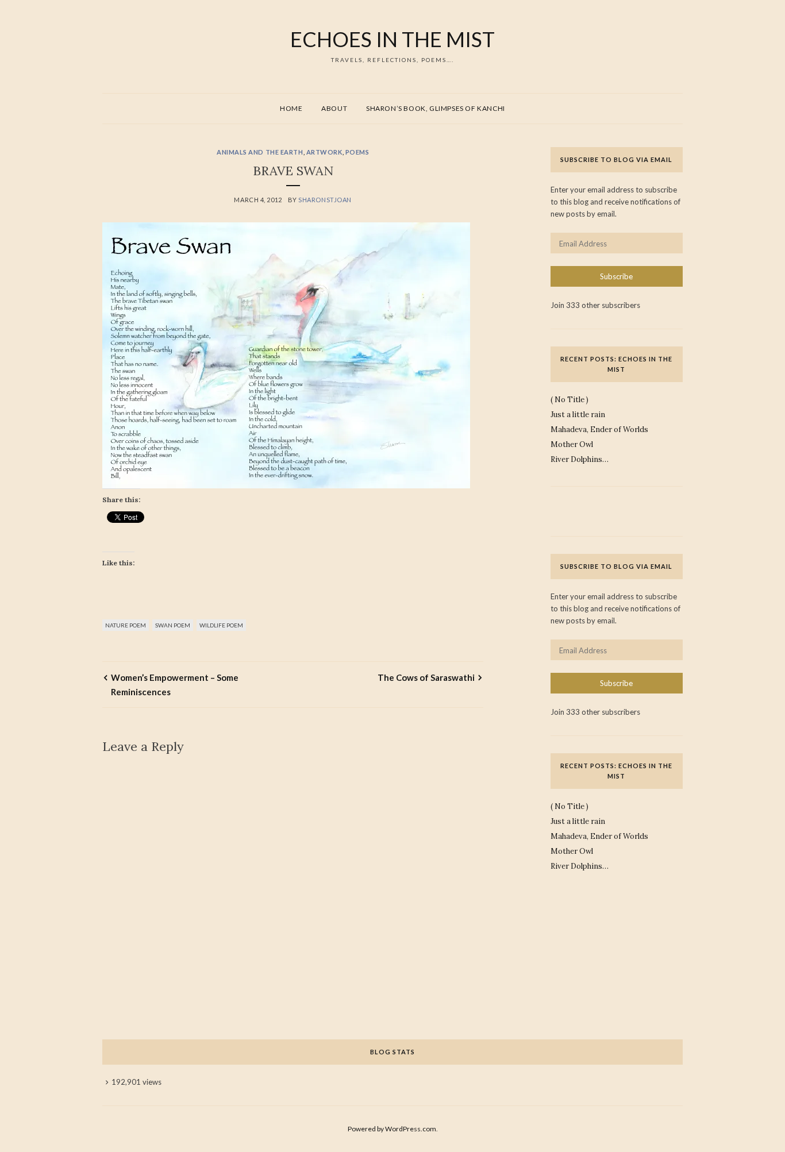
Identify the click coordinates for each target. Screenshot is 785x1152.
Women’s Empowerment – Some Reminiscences (174, 684)
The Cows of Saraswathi (426, 677)
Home (291, 108)
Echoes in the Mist (392, 39)
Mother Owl (572, 444)
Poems (357, 152)
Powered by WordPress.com (392, 1128)
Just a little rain (578, 414)
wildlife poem (221, 625)
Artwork (324, 152)
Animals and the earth (260, 152)
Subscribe (616, 276)
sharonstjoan (325, 199)
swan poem (172, 625)
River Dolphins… (580, 459)
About (334, 108)
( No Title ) (569, 399)
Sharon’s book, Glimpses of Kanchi (435, 108)
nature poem (125, 625)
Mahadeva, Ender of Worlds (599, 429)
